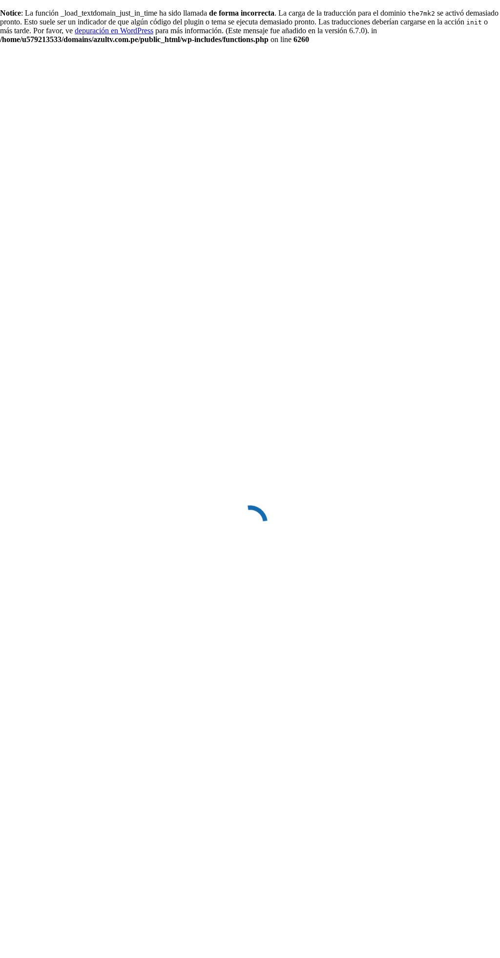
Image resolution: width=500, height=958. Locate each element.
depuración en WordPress (114, 30)
